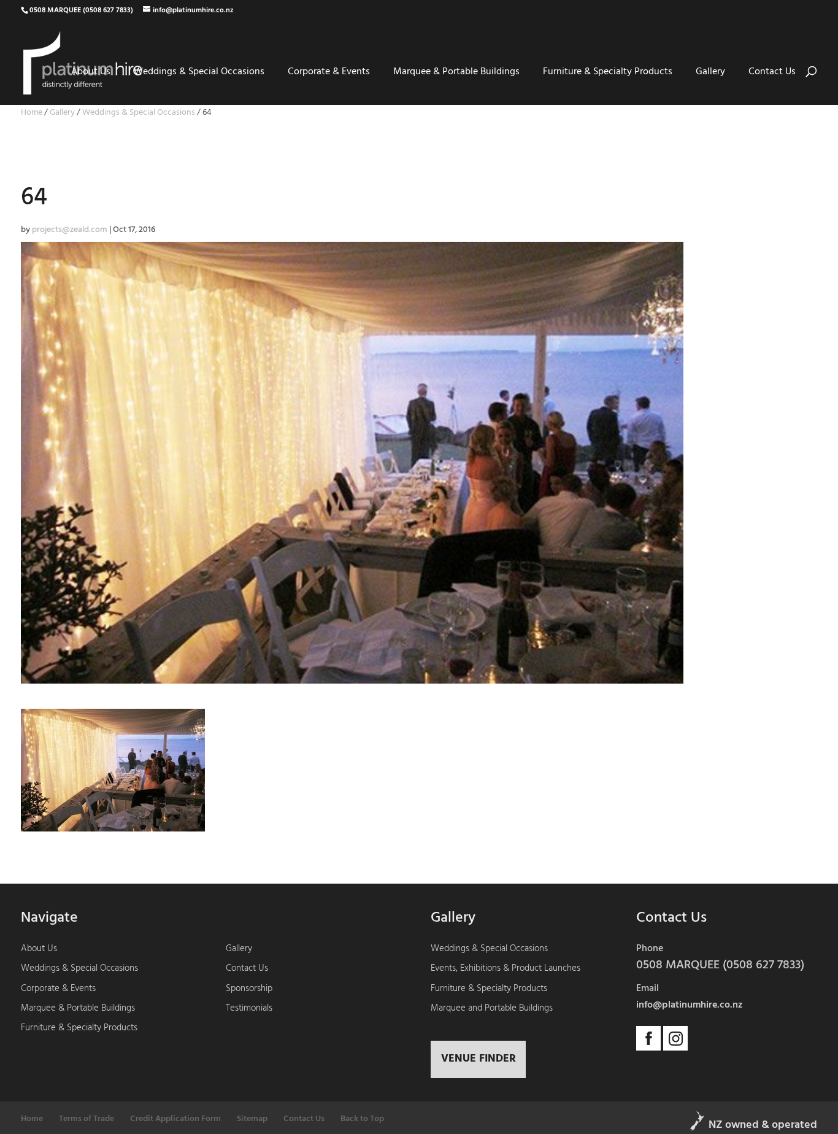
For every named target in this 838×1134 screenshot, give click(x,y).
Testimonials (249, 1008)
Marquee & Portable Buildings (456, 72)
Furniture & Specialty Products (607, 72)
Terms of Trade (86, 1119)
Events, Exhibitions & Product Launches (505, 968)
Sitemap (252, 1119)
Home (31, 113)
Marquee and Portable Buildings (492, 1008)
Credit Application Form (175, 1119)
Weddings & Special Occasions (199, 72)
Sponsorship (249, 988)
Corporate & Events (329, 72)
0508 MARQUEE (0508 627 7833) (81, 10)
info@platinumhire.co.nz (689, 1005)
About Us (90, 72)
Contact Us (772, 72)
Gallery (710, 72)
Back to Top (362, 1119)
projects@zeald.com (69, 230)
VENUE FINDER (478, 1059)
